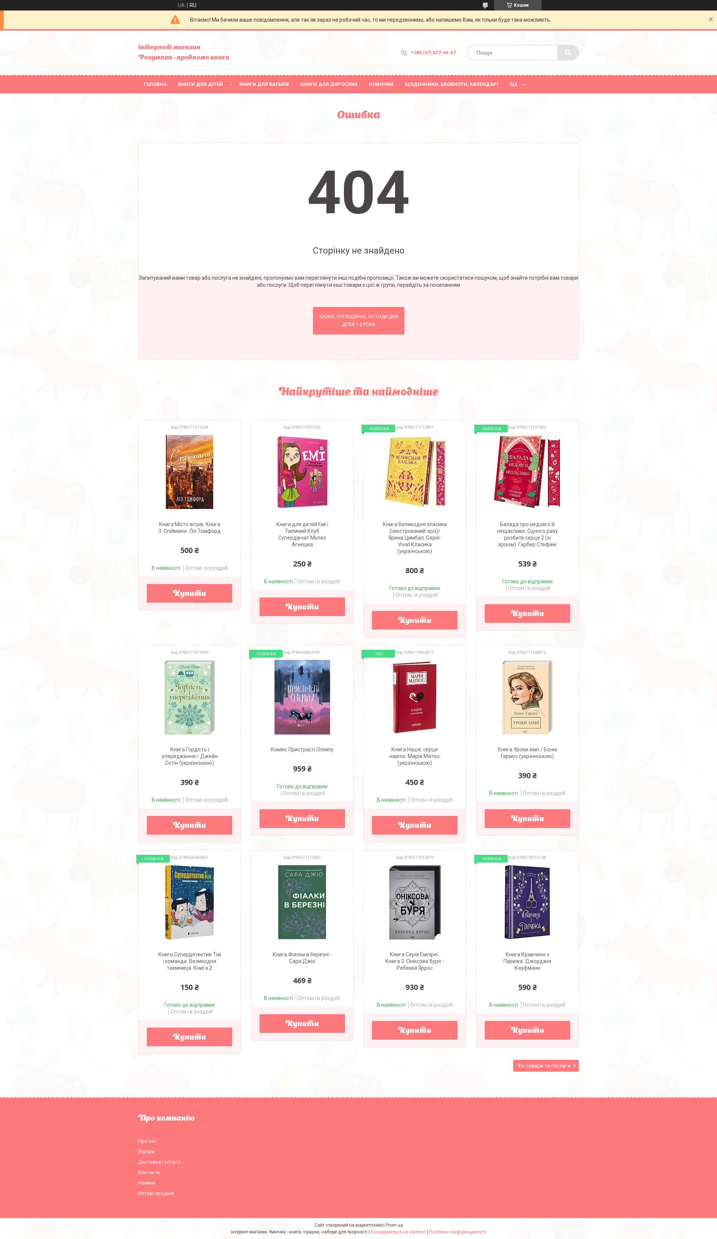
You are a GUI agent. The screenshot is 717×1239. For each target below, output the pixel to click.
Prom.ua (394, 1225)
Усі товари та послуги (544, 1066)
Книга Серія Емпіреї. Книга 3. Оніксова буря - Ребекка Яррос (414, 961)
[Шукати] (568, 52)
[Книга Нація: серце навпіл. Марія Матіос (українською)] (415, 697)
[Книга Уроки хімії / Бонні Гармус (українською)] (527, 697)
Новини (146, 1183)
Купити (189, 594)
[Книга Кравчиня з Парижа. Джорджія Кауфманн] (527, 902)
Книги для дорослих (329, 84)
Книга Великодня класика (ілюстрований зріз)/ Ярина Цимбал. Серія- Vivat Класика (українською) (415, 537)
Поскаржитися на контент (398, 1232)
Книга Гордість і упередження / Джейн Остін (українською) (190, 756)
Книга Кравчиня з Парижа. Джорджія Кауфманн (527, 961)
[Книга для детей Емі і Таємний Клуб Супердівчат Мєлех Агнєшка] (302, 472)
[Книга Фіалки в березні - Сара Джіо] (302, 902)
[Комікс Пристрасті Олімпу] (302, 697)
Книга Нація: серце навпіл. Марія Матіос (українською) (414, 756)
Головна (155, 84)
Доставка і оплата (159, 1162)
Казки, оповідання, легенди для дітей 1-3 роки (358, 320)
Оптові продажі (156, 1193)
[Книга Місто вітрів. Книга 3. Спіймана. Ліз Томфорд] (189, 472)
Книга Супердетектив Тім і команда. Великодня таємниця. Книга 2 (189, 961)
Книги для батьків (264, 84)
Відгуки (146, 1151)
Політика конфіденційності (457, 1232)
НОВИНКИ (381, 84)
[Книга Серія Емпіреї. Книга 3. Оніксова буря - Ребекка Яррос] (415, 902)
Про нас (147, 1141)
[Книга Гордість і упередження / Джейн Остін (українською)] (189, 697)
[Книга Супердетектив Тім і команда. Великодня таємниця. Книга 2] (189, 902)
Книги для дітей (200, 84)
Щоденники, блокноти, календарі (451, 84)
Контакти (149, 1172)
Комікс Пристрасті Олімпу (302, 749)
